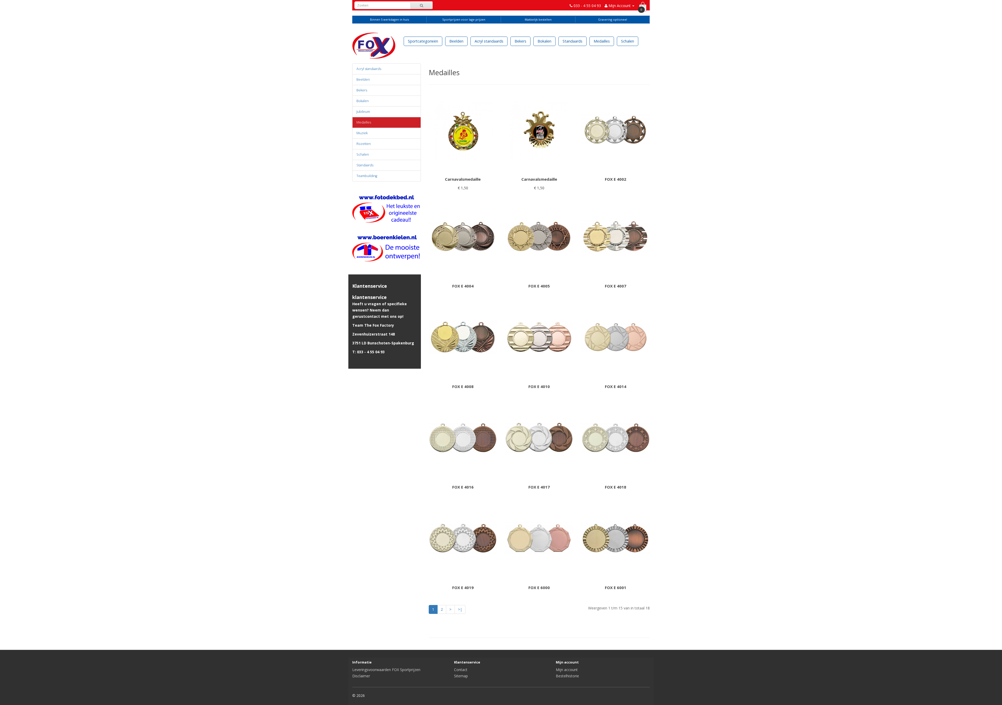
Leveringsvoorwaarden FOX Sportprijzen (386, 669)
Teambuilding (366, 176)
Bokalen (544, 41)
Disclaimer (361, 675)
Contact (460, 669)
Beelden (456, 41)
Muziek (362, 133)
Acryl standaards (489, 41)
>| (460, 609)
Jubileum (363, 111)
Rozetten (363, 144)
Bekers (520, 41)
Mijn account (567, 669)
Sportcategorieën (423, 41)
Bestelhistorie (567, 675)
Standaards (572, 41)
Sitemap (461, 675)
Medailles (602, 41)
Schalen (627, 41)
